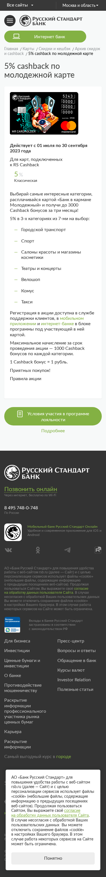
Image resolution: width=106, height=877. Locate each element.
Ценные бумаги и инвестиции (22, 663)
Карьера (12, 731)
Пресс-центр (70, 641)
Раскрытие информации (17, 744)
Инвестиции (17, 650)
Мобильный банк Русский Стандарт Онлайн (62, 526)
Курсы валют (71, 670)
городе (63, 756)
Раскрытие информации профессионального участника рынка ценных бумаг (25, 711)
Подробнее (53, 431)
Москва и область (79, 6)
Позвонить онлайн (30, 489)
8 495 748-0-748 (21, 508)
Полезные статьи (75, 689)
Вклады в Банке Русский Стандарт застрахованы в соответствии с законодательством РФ (56, 625)
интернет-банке (57, 324)
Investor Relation (74, 680)
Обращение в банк (76, 660)
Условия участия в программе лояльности (58, 416)
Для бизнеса (17, 641)
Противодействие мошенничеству (23, 688)
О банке (12, 675)
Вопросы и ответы (76, 650)
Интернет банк (49, 37)
